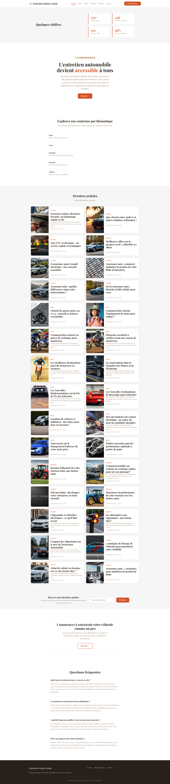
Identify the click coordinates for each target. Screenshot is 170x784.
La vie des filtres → (132, 3)
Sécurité (101, 3)
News (86, 3)
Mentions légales (99, 767)
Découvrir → (85, 96)
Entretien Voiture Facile (43, 3)
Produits (93, 3)
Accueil (73, 3)
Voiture (108, 3)
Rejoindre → (85, 646)
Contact (109, 767)
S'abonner (123, 600)
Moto (80, 3)
